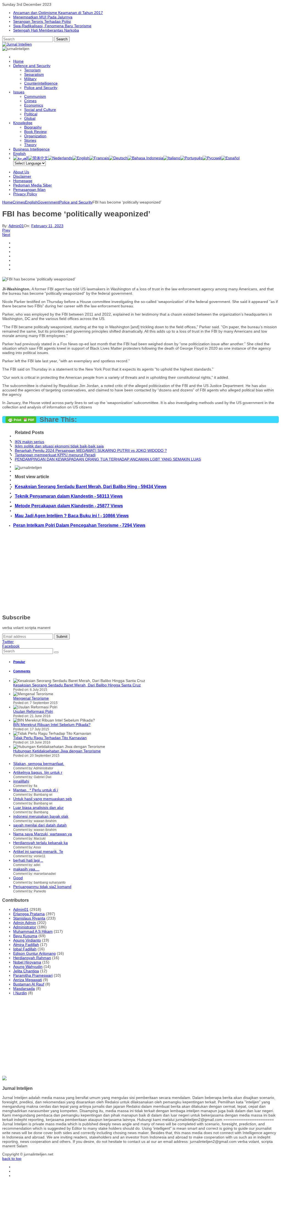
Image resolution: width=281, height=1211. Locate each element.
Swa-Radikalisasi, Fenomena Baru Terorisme (52, 26)
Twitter (8, 641)
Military (30, 79)
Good (18, 878)
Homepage (22, 181)
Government (48, 202)
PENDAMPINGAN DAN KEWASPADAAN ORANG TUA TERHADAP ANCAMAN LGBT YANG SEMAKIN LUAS (108, 459)
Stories (30, 140)
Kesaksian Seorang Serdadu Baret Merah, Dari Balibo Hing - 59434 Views (91, 486)
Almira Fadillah (26, 944)
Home (18, 61)
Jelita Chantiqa (26, 971)
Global (29, 118)
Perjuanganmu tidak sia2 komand (42, 886)
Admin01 (16, 226)
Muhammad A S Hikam (33, 931)
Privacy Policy (25, 194)
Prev (6, 230)
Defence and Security (31, 65)
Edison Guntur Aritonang (34, 953)
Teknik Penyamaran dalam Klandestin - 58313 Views (69, 496)
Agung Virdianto (27, 940)
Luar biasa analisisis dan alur (38, 807)
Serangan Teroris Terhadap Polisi (42, 21)
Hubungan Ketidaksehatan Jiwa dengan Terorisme (57, 751)
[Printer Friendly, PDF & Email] (20, 421)
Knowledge (22, 123)
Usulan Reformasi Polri (33, 711)
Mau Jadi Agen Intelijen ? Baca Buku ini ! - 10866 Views (72, 515)
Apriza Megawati (27, 980)
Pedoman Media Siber (32, 185)
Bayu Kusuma (25, 936)
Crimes (30, 101)
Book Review (35, 131)
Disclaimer (22, 176)
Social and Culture (40, 109)
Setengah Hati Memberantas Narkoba (46, 30)
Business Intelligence (31, 149)
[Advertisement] (140, 571)
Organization (35, 136)
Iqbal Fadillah (24, 949)
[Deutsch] (118, 158)
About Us (21, 172)
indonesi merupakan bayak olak (40, 816)
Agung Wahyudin (28, 966)
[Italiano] (171, 158)
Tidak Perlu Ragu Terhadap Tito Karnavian (50, 738)
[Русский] (212, 158)
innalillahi (21, 781)
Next (6, 234)
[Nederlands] (60, 158)
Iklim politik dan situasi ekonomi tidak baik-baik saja (59, 446)
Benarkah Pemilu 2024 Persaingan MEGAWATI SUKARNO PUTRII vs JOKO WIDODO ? (91, 450)
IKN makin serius (29, 441)
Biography (33, 127)
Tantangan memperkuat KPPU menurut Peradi (55, 455)
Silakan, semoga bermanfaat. (38, 763)
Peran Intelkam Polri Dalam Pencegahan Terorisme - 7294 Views (79, 525)
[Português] (191, 158)
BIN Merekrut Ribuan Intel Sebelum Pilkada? (52, 724)
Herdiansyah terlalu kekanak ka (40, 842)
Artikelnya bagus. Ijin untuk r (37, 772)
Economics (33, 105)
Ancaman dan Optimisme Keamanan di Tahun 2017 (58, 12)
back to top (11, 1158)
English (19, 153)
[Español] (230, 158)
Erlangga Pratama (29, 914)
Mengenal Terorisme (31, 698)
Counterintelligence (41, 83)
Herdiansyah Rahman (32, 958)
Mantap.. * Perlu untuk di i (35, 790)
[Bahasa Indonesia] (145, 158)
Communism (35, 96)
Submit (62, 636)
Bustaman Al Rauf (28, 984)
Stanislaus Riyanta (29, 918)
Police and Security (40, 87)
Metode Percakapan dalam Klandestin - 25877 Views (69, 505)
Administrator (24, 927)
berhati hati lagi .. (28, 860)
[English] (80, 158)
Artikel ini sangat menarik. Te (38, 851)
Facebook (10, 646)
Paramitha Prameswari (33, 975)
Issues (18, 92)
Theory (30, 145)
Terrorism (32, 70)
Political (30, 114)
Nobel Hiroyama (27, 962)
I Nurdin (20, 993)
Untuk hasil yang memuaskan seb (42, 799)
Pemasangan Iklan (29, 189)
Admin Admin (24, 922)
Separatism (34, 74)
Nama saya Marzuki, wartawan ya (42, 834)
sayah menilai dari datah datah (40, 825)
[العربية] (20, 158)
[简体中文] (38, 158)
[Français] (99, 158)
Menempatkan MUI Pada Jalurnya (42, 17)
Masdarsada (24, 988)
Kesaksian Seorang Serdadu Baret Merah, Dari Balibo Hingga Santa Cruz (77, 685)
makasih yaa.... (26, 869)
